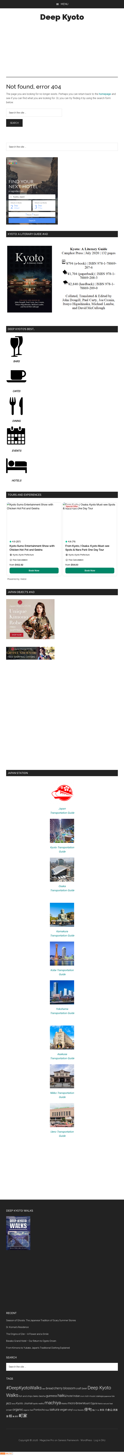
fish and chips (26, 1396)
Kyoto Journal (24, 1403)
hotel (70, 1396)
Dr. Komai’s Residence (17, 1327)
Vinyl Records (78, 1410)
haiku (62, 1395)
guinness (51, 1396)
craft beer (81, 1388)
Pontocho (39, 1409)
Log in (97, 1440)
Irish (82, 1396)
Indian (76, 1396)
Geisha (42, 1396)
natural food (108, 1404)
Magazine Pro (47, 1440)
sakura (54, 1409)
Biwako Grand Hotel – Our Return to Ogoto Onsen (31, 1341)
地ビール (95, 1410)
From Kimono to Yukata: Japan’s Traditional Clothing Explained (38, 1348)
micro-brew (75, 1403)
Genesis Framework (68, 1440)
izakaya (100, 1396)
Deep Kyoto (62, 17)
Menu (64, 4)
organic (18, 1409)
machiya (53, 1402)
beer (44, 1389)
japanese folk (109, 1396)
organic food (28, 1410)
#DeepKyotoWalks (24, 1387)
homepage (105, 94)
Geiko (35, 1396)
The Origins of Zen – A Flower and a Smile (27, 1334)
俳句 (88, 1409)
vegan (63, 1409)
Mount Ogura (90, 1403)
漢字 (16, 1416)
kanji (14, 1404)
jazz (8, 1403)
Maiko (64, 1403)
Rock (47, 1410)
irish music (90, 1396)
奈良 (102, 1410)
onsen (9, 1410)
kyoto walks (38, 1403)
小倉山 (109, 1409)
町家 (23, 1415)
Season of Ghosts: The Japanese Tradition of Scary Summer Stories (41, 1320)
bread (49, 1388)
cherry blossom (64, 1388)
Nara (100, 1403)
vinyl (70, 1409)
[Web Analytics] (6, 1453)
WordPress (86, 1440)
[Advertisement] (62, 49)
